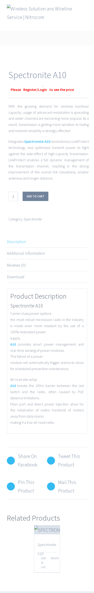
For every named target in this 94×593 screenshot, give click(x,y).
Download (15, 276)
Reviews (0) (16, 265)
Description (16, 241)
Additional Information (26, 253)
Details (53, 558)
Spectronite (33, 219)
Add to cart (35, 196)
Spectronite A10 (37, 141)
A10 (13, 344)
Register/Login (35, 89)
